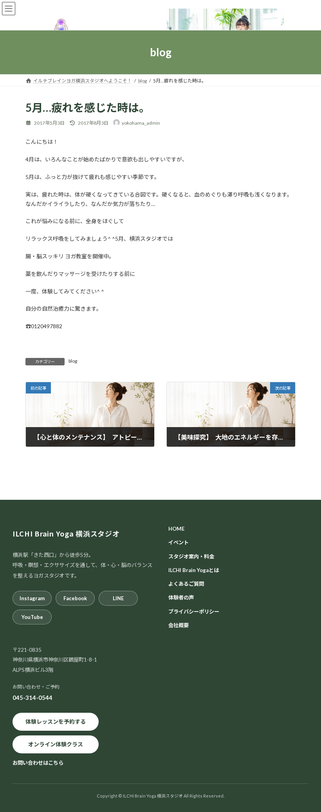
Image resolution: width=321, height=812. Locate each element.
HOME (176, 529)
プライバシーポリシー (193, 611)
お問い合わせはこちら (38, 762)
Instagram (32, 598)
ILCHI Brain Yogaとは (193, 570)
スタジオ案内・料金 (191, 556)
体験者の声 (181, 597)
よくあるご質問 (186, 584)
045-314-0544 (32, 697)
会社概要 (178, 625)
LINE (118, 598)
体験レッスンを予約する (55, 721)
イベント (178, 542)
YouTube (32, 617)
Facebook (75, 598)
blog (73, 361)
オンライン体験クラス (55, 744)
